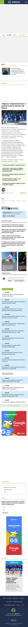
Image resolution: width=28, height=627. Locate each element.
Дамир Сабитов (9, 193)
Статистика (9, 601)
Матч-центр (22, 35)
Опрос (4, 498)
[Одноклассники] (4, 209)
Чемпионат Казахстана (10, 487)
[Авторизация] (26, 2)
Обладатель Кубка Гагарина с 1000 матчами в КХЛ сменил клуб (11, 179)
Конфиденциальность (9, 605)
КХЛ (5, 492)
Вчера (3, 35)
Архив (18, 605)
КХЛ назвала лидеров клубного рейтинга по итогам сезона (13, 175)
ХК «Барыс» (18, 200)
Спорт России (5, 200)
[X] (8, 209)
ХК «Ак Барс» (12, 200)
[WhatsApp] (13, 209)
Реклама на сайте (17, 601)
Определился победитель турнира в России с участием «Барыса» (13, 184)
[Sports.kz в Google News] (14, 435)
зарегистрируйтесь (19, 280)
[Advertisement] (14, 19)
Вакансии (15, 598)
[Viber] (11, 209)
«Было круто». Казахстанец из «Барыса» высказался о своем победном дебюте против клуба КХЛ (12, 170)
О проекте (9, 598)
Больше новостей (14, 405)
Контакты (22, 598)
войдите (10, 280)
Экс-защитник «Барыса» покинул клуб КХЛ (13, 165)
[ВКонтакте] (2, 209)
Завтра (15, 35)
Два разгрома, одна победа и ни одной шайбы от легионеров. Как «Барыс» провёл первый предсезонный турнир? (14, 231)
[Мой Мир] (6, 209)
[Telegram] (17, 209)
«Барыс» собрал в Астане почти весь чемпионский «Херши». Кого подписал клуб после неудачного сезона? (13, 237)
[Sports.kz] (14, 2)
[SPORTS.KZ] (14, 535)
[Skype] (15, 209)
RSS (23, 605)
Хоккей (4, 83)
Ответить (5, 512)
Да (4, 507)
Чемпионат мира (8, 489)
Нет (4, 509)
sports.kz (23, 193)
